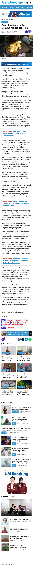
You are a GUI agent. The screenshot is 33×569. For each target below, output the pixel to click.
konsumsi (7, 325)
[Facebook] (19, 339)
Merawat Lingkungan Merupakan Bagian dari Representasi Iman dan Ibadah (20, 420)
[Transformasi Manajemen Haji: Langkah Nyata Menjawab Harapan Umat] (6, 451)
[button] (27, 3)
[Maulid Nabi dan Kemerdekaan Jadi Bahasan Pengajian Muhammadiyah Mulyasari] (24, 350)
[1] (26, 31)
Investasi (6, 322)
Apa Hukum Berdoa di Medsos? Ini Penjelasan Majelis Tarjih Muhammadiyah (19, 440)
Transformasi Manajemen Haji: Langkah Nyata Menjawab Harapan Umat (20, 450)
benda (10, 320)
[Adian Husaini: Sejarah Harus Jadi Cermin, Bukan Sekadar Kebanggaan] (8, 367)
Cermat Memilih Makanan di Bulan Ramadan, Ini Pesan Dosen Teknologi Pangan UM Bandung (21, 461)
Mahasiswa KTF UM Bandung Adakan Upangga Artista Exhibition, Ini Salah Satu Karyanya (19, 537)
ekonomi (18, 320)
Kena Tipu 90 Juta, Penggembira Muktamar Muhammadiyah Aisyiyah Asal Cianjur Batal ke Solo (20, 546)
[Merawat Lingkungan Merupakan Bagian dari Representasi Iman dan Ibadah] (6, 420)
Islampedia (5, 22)
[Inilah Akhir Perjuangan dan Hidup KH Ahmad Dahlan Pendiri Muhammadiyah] (5, 521)
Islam (14, 322)
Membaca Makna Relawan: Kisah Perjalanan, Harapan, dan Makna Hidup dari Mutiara (16, 429)
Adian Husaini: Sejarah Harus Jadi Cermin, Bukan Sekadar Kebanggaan (7, 376)
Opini (14, 454)
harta (26, 320)
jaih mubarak (24, 322)
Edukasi (4, 432)
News (14, 423)
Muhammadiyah (18, 325)
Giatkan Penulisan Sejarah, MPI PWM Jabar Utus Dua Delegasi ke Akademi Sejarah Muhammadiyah (8, 393)
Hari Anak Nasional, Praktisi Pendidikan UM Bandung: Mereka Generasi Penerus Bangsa (19, 529)
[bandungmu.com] (12, 3)
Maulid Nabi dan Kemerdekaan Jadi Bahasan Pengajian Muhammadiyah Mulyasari (23, 359)
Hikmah (11, 328)
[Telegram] (26, 339)
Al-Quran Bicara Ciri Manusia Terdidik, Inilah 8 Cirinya (8, 358)
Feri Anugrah (4, 31)
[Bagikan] (30, 31)
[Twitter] (22, 339)
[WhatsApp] (30, 339)
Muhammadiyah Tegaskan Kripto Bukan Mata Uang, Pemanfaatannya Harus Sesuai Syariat (24, 393)
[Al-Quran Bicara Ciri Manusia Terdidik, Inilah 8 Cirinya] (8, 350)
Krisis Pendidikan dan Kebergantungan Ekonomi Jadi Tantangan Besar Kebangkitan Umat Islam (24, 376)
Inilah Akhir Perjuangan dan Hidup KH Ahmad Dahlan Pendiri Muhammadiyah (20, 520)
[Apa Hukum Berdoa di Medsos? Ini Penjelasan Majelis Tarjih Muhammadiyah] (6, 440)
